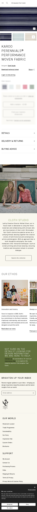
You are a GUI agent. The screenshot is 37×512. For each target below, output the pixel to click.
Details (6, 133)
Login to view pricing (8, 75)
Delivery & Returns (12, 141)
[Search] (7, 3)
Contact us (8, 359)
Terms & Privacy (8, 478)
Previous (2, 36)
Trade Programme (8, 428)
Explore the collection (18, 258)
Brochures (6, 446)
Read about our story (9, 329)
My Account (6, 459)
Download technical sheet (10, 69)
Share (31, 69)
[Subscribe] (33, 393)
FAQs (4, 470)
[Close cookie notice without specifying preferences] (35, 487)
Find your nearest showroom (18, 113)
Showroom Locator (9, 424)
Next (33, 36)
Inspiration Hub (10, 361)
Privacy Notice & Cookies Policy (13, 481)
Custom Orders (7, 442)
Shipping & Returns (9, 474)
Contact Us (6, 463)
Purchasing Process (9, 466)
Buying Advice (9, 149)
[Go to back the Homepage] (18, 3)
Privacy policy (32, 489)
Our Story (6, 435)
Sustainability (7, 431)
